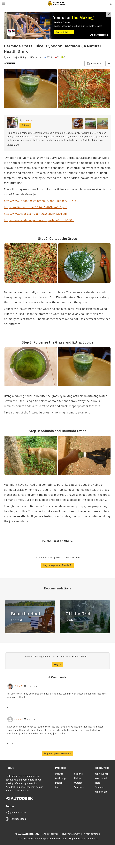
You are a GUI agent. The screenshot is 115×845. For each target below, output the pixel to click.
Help (97, 782)
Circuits (59, 773)
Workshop (60, 778)
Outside (78, 782)
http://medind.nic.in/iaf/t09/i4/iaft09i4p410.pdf (35, 207)
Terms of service (49, 833)
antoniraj (12, 57)
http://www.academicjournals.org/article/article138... (39, 220)
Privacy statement (70, 833)
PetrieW (18, 686)
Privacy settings (91, 833)
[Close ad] (108, 14)
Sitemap (99, 787)
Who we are (101, 791)
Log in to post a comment (57, 753)
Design (59, 782)
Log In (57, 664)
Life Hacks (35, 57)
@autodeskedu (18, 819)
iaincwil (18, 719)
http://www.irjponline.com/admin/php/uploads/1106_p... (41, 201)
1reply (12, 707)
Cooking (78, 773)
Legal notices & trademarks (83, 838)
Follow (25, 125)
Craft (57, 787)
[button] (3, 4)
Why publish (102, 773)
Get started (101, 778)
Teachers (79, 787)
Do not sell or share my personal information (43, 838)
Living (23, 57)
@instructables (18, 812)
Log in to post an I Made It (57, 565)
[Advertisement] (57, 25)
